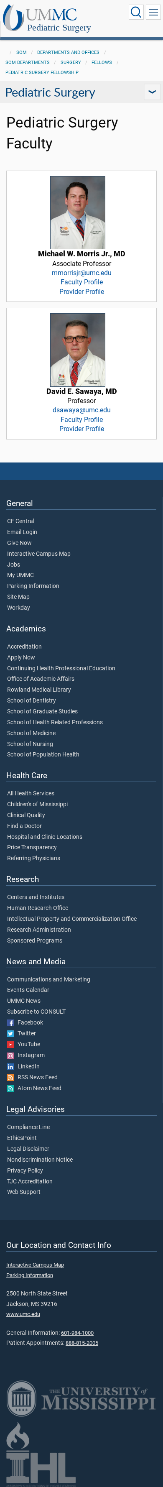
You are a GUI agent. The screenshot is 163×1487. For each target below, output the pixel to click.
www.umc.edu (23, 1314)
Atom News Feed (37, 1088)
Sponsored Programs (34, 941)
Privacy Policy (25, 1171)
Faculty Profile (82, 282)
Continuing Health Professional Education (61, 668)
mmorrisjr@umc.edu (82, 273)
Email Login (22, 532)
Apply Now (21, 657)
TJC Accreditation (30, 1181)
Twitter (25, 1033)
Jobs (13, 565)
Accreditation (24, 647)
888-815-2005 (82, 1343)
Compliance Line (28, 1127)
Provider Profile (81, 292)
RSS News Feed (36, 1077)
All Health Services (30, 793)
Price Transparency (32, 847)
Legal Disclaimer (28, 1149)
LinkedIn (27, 1066)
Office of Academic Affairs (40, 679)
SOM (21, 52)
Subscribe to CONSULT (36, 1012)
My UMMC (20, 575)
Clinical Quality (26, 815)
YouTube (27, 1044)
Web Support (24, 1192)
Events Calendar (28, 990)
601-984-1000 (77, 1333)
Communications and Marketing (48, 979)
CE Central (20, 521)
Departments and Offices (68, 52)
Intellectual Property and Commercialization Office (72, 919)
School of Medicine (31, 733)
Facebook (28, 1022)
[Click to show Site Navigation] (153, 12)
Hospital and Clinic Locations (44, 837)
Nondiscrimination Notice (40, 1160)
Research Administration (39, 930)
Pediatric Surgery (59, 27)
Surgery (71, 62)
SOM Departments (27, 62)
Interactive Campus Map (39, 554)
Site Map (18, 597)
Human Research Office (37, 908)
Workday (18, 608)
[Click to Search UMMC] (136, 12)
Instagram (29, 1055)
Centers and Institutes (35, 897)
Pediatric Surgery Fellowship (42, 72)
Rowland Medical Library (39, 690)
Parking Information (33, 586)
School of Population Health (43, 754)
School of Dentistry (31, 701)
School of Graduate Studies (42, 711)
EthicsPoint (22, 1138)
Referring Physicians (33, 858)
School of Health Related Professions (55, 722)
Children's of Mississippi (37, 804)
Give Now (19, 543)
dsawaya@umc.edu (82, 410)
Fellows (102, 62)
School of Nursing (30, 744)
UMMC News (24, 1001)
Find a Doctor (24, 826)
